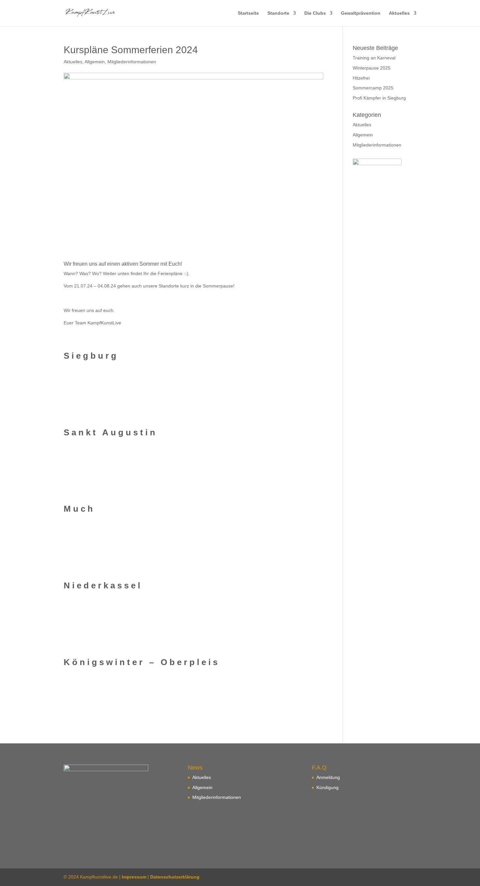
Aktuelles (399, 13)
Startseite (248, 13)
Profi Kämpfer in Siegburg (379, 98)
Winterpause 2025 (372, 67)
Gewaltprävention (360, 13)
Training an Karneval (374, 57)
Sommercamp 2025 (373, 87)
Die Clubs (315, 13)
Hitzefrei (361, 78)
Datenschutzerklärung (175, 876)
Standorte (278, 13)
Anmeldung (328, 777)
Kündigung (327, 787)
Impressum (134, 876)
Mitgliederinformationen (131, 61)
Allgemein (95, 61)
